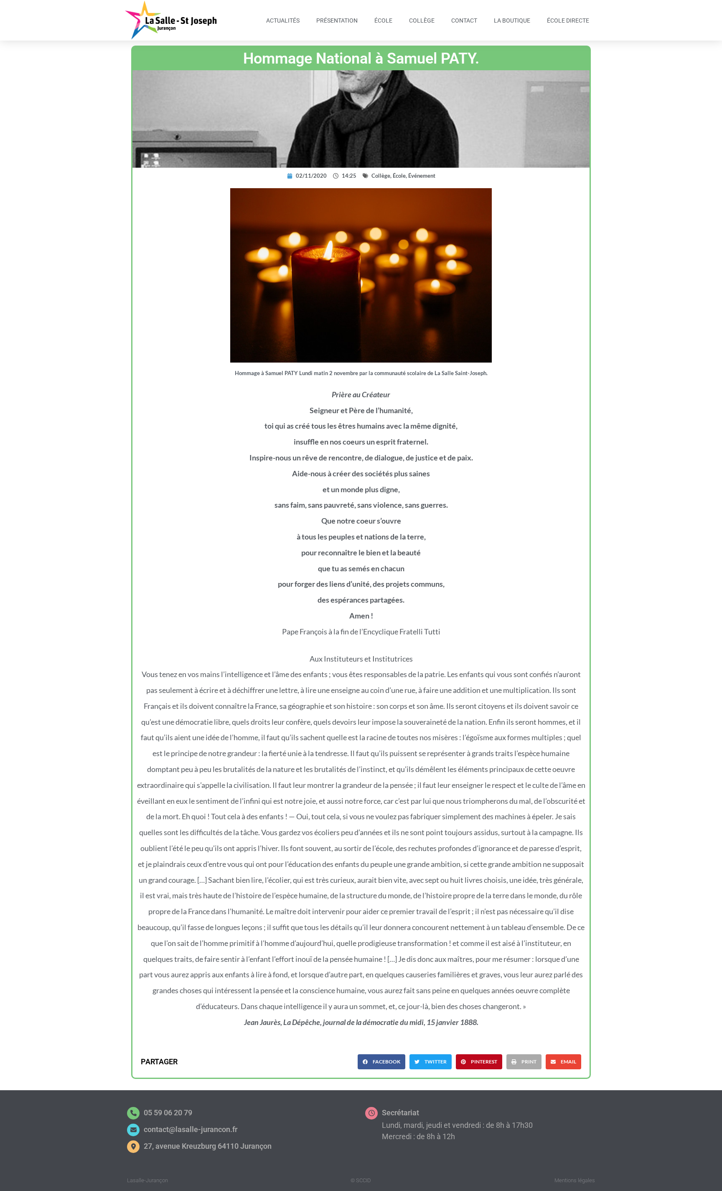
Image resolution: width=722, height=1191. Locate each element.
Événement (421, 175)
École (383, 20)
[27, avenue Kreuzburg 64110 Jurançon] (133, 1146)
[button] (381, 1061)
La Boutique (512, 20)
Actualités (283, 20)
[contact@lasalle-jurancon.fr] (133, 1130)
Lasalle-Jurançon (147, 1180)
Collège (422, 20)
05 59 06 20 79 (168, 1112)
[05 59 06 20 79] (133, 1113)
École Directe (568, 20)
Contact (464, 20)
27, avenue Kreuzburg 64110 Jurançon (208, 1146)
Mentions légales (574, 1180)
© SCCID (361, 1180)
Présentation (337, 20)
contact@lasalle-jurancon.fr (190, 1129)
